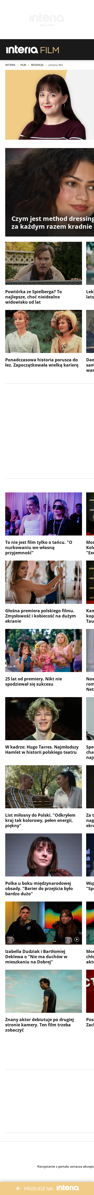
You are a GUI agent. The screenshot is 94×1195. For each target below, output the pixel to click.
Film (23, 65)
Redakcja (37, 65)
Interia (10, 65)
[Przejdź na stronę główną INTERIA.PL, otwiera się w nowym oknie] (22, 49)
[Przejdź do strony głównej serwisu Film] (49, 49)
